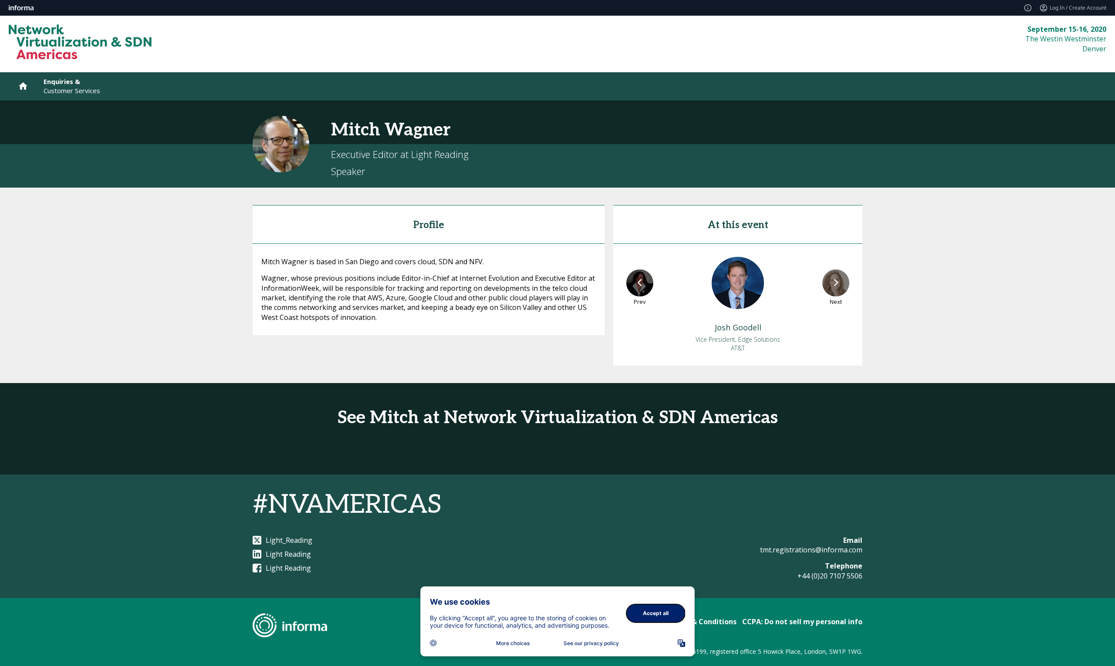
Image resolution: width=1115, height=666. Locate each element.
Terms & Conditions (702, 621)
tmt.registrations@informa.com (811, 550)
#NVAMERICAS (347, 505)
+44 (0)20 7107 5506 (829, 576)
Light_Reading (289, 540)
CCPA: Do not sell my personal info (802, 621)
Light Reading (288, 554)
